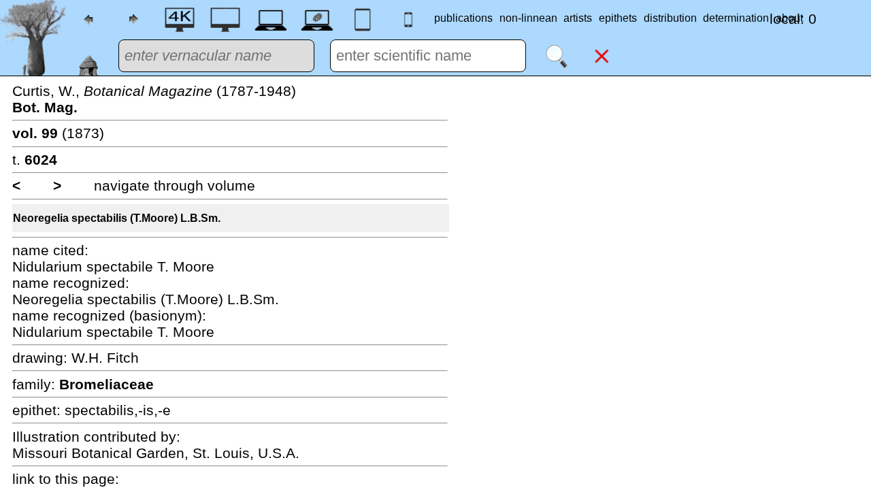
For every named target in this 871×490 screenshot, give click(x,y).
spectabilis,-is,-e (118, 410)
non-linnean (528, 18)
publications (463, 18)
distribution (670, 18)
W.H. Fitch (105, 357)
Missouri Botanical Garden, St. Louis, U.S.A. (155, 453)
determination (736, 18)
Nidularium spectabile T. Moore (113, 266)
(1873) (58, 133)
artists (577, 18)
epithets (618, 18)
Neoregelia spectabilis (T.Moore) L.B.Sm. (116, 218)
